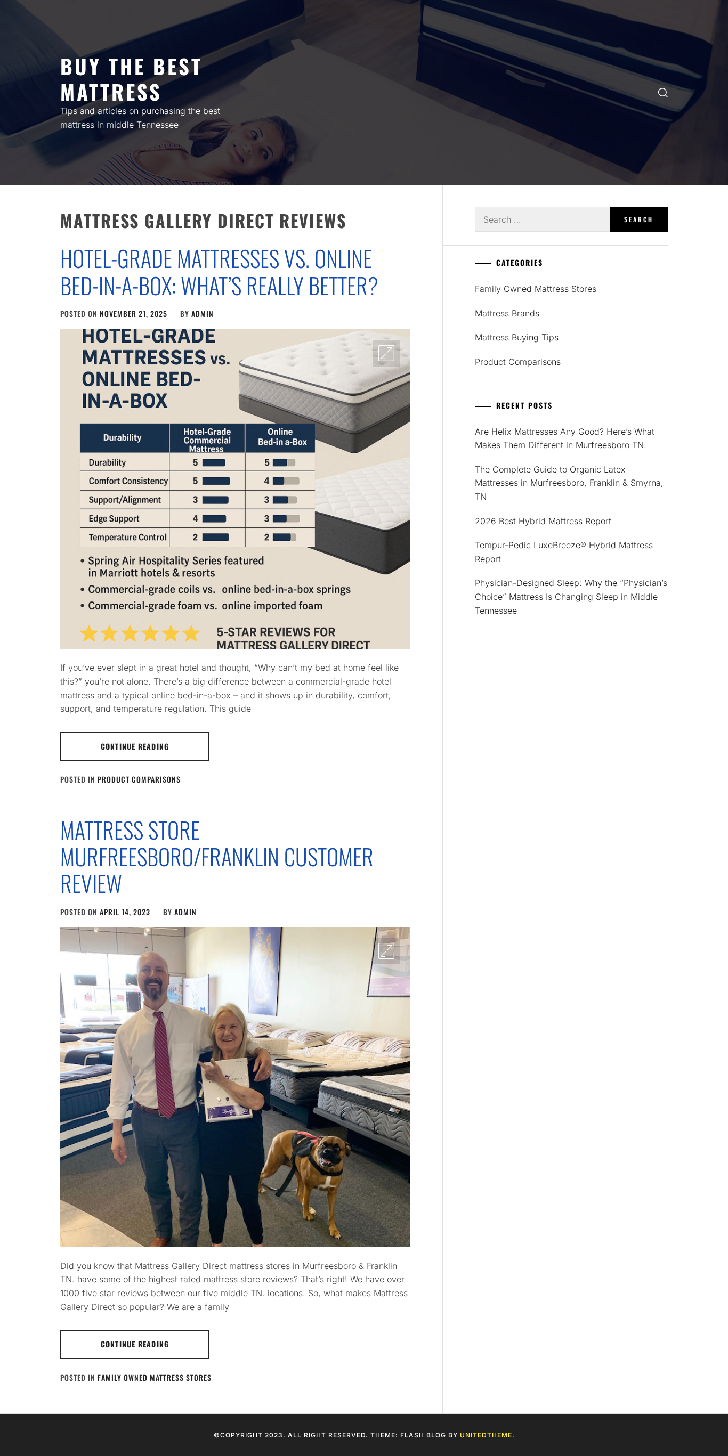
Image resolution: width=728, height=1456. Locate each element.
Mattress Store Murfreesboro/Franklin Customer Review (217, 856)
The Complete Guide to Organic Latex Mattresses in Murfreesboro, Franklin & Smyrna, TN (569, 483)
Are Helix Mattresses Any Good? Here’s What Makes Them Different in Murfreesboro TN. (564, 438)
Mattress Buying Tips (517, 337)
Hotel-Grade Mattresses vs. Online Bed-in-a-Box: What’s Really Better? (219, 271)
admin (202, 313)
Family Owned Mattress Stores (155, 1377)
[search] (663, 92)
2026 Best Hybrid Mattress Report (543, 521)
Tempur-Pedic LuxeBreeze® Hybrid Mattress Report (564, 552)
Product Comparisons (139, 779)
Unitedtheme (486, 1435)
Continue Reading (135, 746)
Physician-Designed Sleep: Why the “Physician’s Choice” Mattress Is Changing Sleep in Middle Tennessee (571, 596)
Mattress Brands (507, 313)
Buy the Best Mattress (131, 79)
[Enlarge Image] (386, 353)
